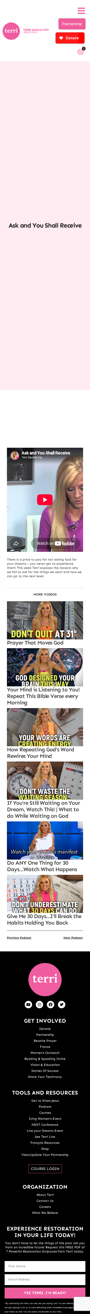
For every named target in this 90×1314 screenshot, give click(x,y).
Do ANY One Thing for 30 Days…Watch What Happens (42, 866)
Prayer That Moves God (35, 642)
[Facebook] (50, 1004)
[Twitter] (61, 1004)
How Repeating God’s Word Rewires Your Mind (40, 752)
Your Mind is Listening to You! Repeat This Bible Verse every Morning (43, 696)
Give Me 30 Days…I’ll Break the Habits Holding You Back (44, 919)
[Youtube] (28, 1004)
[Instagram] (39, 1004)
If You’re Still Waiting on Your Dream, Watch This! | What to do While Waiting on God (43, 809)
